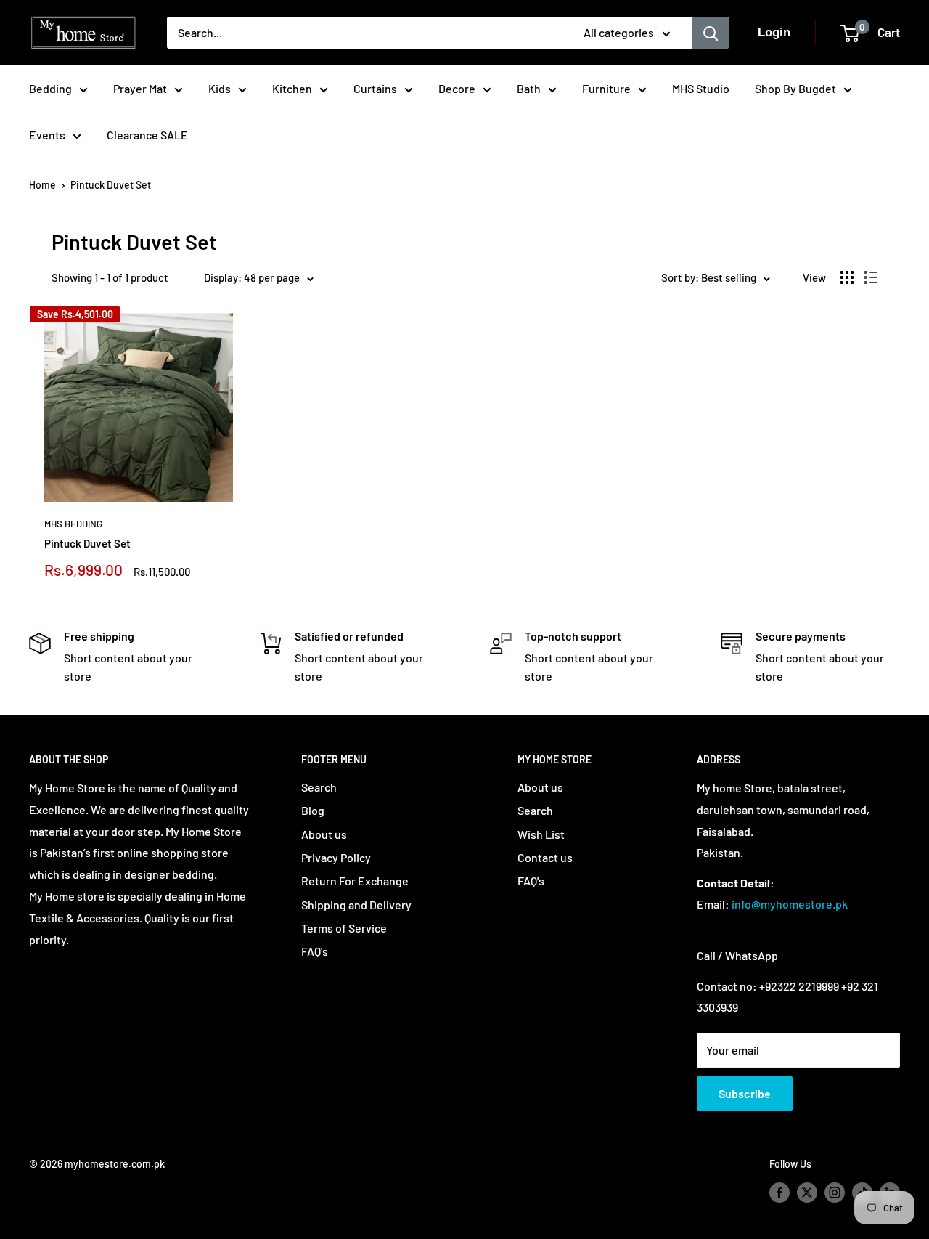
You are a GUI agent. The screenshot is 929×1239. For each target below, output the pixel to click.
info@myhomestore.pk (790, 904)
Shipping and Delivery (356, 904)
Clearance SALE (147, 135)
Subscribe (745, 1093)
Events (47, 135)
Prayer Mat (140, 88)
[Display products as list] (870, 277)
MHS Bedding (73, 523)
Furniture (606, 88)
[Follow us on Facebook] (779, 1192)
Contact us (545, 857)
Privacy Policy (336, 857)
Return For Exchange (355, 880)
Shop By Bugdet (795, 88)
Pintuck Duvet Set (110, 185)
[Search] (710, 33)
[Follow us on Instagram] (834, 1192)
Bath (529, 88)
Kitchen (292, 88)
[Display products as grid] (847, 277)
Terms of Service (344, 928)
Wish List (541, 834)
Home (42, 185)
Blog (312, 810)
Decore (456, 88)
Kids (219, 88)
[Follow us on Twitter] (807, 1192)
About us (324, 834)
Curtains (375, 88)
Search (319, 787)
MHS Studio (700, 88)
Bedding (50, 88)
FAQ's (314, 951)
